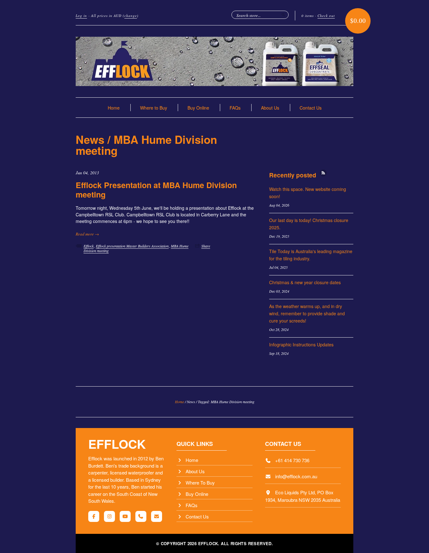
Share (205, 245)
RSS (323, 172)
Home (114, 108)
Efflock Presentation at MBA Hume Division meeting (156, 189)
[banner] (214, 61)
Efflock (89, 245)
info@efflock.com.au (296, 476)
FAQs (235, 108)
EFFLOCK (117, 444)
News (90, 139)
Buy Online (198, 108)
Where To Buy (200, 482)
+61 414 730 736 (292, 460)
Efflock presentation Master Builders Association (132, 245)
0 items (307, 15)
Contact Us (311, 108)
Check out (326, 15)
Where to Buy (153, 108)
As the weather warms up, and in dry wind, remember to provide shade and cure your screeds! (307, 313)
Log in (81, 15)
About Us (270, 108)
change (130, 15)
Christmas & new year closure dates (305, 282)
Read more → (87, 234)
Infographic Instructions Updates (301, 344)
